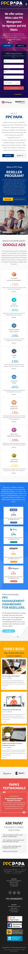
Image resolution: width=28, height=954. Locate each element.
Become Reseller (17, 873)
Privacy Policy (7, 949)
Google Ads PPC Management (10, 869)
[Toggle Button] (26, 4)
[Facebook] (10, 892)
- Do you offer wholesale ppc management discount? (11, 847)
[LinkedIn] (18, 892)
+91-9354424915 (18, 94)
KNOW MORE (8, 199)
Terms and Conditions (15, 949)
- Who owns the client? (10, 851)
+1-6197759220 (14, 911)
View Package (13, 522)
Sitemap (15, 951)
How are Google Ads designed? (11, 676)
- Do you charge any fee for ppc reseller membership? (12, 835)
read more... (14, 291)
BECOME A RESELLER (19, 199)
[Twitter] (14, 892)
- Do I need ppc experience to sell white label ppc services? (13, 841)
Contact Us (21, 45)
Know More (7, 45)
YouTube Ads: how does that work (11, 710)
